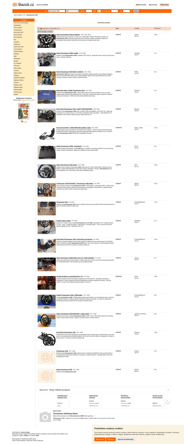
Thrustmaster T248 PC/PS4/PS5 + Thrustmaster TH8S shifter (74, 183)
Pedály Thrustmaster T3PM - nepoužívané (69, 146)
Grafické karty (18, 30)
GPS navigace (18, 27)
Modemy (16, 54)
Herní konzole (18, 34)
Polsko (35, 440)
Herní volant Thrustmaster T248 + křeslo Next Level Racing (74, 239)
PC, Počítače (17, 63)
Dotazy (21, 434)
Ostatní (16, 94)
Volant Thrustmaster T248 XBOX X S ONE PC (69, 72)
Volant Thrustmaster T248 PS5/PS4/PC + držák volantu (72, 314)
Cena (117, 28)
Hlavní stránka (18, 15)
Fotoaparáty (17, 25)
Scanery (16, 70)
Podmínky (44, 434)
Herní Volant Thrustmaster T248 (66, 332)
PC (24, 15)
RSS (58, 434)
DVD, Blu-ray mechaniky (21, 23)
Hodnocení (26, 434)
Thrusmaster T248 (62, 202)
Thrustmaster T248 (62, 351)
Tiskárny (16, 82)
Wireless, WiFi (18, 85)
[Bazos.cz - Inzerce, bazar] (23, 6)
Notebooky (17, 58)
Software (16, 75)
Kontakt (32, 434)
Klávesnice (17, 44)
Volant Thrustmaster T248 (64, 369)
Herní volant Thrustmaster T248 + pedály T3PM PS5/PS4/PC (74, 109)
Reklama (38, 434)
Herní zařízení (18, 37)
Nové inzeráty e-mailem (45, 31)
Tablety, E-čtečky (18, 80)
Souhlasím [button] (100, 439)
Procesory (17, 66)
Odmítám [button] (111, 439)
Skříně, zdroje (18, 73)
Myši (15, 56)
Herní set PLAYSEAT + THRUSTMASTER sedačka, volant (73, 127)
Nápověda (15, 434)
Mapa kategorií (16, 439)
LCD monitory (18, 49)
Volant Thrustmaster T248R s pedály (67, 53)
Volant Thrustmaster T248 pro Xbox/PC (68, 34)
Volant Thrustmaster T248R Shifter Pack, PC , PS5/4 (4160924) (75, 258)
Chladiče (16, 42)
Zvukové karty (18, 92)
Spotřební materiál (19, 77)
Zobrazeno (157, 28)
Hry (15, 39)
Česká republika (21, 440)
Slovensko (29, 440)
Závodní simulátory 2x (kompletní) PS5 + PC (69, 276)
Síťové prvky (17, 68)
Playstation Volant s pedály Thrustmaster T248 (70, 90)
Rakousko (40, 440)
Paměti (16, 61)
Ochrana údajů (52, 434)
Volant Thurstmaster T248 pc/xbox (66, 165)
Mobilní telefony (18, 51)
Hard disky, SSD (18, 32)
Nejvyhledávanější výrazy (28, 439)
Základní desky (18, 87)
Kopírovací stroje (19, 46)
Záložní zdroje (18, 89)
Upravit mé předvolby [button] (125, 439)
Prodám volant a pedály (63, 221)
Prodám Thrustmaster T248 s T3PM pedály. (69, 295)
